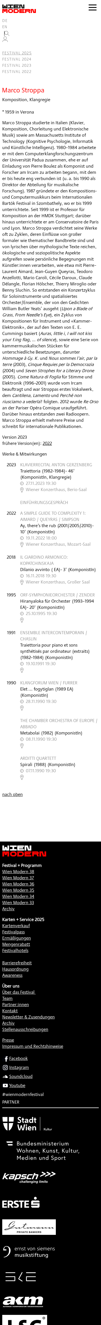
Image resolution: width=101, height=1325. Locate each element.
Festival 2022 (16, 71)
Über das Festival (18, 992)
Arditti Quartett (38, 758)
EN (5, 27)
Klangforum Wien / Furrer (48, 683)
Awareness (12, 975)
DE (5, 20)
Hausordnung (15, 969)
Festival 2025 (17, 53)
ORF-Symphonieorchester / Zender (57, 595)
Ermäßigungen (16, 938)
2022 (47, 443)
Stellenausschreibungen (25, 1029)
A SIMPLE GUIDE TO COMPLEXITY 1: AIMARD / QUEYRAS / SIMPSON (53, 516)
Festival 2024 (16, 59)
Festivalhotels (15, 950)
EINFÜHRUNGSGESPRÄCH (44, 502)
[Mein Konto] (5, 40)
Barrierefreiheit (17, 963)
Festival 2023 (16, 65)
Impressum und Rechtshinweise (32, 1046)
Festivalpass (13, 932)
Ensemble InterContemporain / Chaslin (53, 635)
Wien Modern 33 (18, 902)
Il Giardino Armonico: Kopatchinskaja (44, 560)
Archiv (8, 908)
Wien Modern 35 (18, 890)
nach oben (12, 794)
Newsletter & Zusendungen (28, 1017)
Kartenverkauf (16, 925)
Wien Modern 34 (18, 896)
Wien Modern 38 (18, 871)
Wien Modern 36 (18, 884)
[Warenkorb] (7, 47)
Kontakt (10, 1010)
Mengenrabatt (16, 944)
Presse (8, 1040)
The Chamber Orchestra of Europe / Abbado (59, 723)
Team (7, 998)
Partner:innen (15, 1004)
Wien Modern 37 (18, 878)
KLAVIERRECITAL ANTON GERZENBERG (56, 464)
